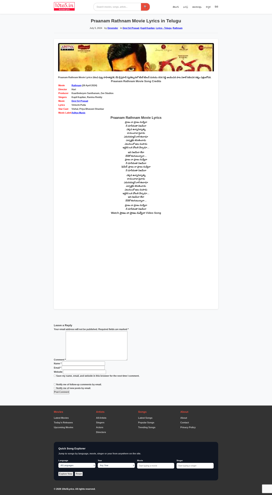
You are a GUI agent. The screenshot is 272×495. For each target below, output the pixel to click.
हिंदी (216, 7)
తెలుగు (176, 7)
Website (58, 372)
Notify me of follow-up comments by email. (79, 384)
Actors (99, 427)
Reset (79, 474)
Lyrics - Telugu (164, 28)
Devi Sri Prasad (131, 28)
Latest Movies (61, 418)
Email (57, 368)
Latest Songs (145, 418)
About (183, 418)
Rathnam (177, 28)
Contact (184, 422)
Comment (60, 359)
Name (57, 363)
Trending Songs (146, 427)
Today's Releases (63, 422)
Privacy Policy (188, 427)
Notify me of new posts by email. (73, 388)
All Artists (101, 418)
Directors (101, 432)
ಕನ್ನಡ (208, 7)
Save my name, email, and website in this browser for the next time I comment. (97, 376)
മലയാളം (197, 7)
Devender (113, 28)
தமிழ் (185, 7)
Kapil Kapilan (147, 28)
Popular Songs (146, 422)
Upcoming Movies (63, 427)
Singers (100, 422)
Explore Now (65, 474)
